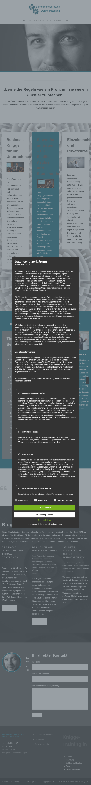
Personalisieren (44, 520)
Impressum (32, 524)
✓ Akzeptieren (44, 508)
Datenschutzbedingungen (51, 524)
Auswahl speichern (44, 515)
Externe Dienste (64, 501)
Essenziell (22, 501)
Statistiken (42, 501)
